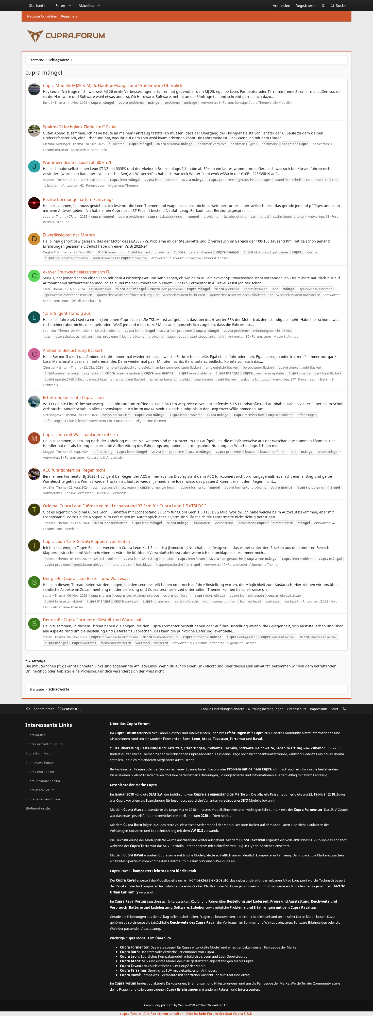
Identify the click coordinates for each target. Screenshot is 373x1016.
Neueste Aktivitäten (42, 16)
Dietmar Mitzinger (56, 144)
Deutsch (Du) (71, 709)
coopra (48, 216)
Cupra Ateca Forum (40, 790)
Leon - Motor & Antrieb (280, 336)
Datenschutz (296, 709)
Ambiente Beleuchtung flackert (73, 350)
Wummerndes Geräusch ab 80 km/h (77, 162)
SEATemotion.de (37, 808)
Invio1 (47, 102)
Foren (60, 5)
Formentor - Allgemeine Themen (232, 643)
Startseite (37, 5)
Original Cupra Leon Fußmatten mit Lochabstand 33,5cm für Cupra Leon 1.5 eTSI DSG (125, 506)
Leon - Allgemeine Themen (118, 185)
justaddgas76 (53, 414)
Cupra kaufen (35, 735)
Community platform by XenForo (186, 1005)
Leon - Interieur (66, 528)
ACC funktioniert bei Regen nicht (74, 470)
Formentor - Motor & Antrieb (207, 258)
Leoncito (49, 330)
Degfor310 (51, 252)
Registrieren (70, 16)
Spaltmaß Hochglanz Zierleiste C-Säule (79, 127)
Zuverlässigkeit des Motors (69, 235)
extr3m (48, 487)
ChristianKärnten (56, 367)
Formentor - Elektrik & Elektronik (101, 493)
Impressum (318, 709)
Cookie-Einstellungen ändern (222, 709)
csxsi (46, 289)
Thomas (49, 523)
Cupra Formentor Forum (44, 744)
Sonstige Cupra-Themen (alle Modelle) (263, 102)
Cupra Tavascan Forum (42, 799)
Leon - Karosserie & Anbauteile (99, 457)
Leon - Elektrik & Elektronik (80, 300)
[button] (70, 5)
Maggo (48, 451)
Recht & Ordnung (56, 222)
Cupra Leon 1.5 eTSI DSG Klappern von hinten (86, 541)
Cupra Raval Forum (39, 762)
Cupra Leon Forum (39, 771)
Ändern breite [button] (43, 709)
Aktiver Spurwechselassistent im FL (76, 272)
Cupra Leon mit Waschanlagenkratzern (80, 434)
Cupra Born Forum (39, 753)
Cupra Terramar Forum (42, 781)
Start (334, 709)
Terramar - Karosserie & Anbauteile (81, 149)
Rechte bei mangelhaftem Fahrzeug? (78, 199)
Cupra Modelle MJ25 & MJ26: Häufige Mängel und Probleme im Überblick (112, 85)
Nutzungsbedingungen (265, 709)
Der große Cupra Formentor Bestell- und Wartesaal (92, 620)
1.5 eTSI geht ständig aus (67, 313)
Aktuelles (86, 5)
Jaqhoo (48, 179)
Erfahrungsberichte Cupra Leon (73, 397)
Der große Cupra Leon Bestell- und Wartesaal (86, 578)
